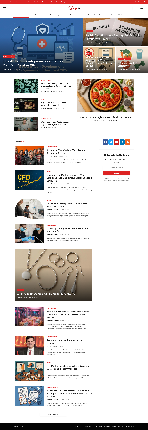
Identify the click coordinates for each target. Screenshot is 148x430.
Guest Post (27, 2)
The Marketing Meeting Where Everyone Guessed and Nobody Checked (68, 367)
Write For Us (18, 2)
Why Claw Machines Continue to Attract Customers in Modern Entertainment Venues (68, 314)
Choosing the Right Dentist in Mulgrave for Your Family (69, 230)
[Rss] (127, 142)
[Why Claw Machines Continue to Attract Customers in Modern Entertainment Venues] (29, 317)
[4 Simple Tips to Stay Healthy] (132, 60)
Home (21, 15)
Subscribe (138, 8)
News (36, 15)
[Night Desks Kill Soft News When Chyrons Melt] (26, 105)
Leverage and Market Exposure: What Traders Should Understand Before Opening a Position (69, 178)
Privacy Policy (60, 2)
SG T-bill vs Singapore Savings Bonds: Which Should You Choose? (114, 37)
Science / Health (117, 15)
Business (73, 15)
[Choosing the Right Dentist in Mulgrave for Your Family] (29, 233)
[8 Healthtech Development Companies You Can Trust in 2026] (41, 45)
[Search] (144, 2)
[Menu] (4, 8)
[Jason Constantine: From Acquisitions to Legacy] (29, 345)
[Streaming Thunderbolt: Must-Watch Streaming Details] (29, 155)
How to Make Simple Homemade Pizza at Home (105, 117)
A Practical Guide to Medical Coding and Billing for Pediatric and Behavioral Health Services (69, 393)
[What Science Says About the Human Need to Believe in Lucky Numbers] (26, 86)
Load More (52, 414)
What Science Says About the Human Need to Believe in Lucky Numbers (56, 86)
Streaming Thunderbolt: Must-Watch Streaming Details (66, 151)
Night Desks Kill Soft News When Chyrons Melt (53, 103)
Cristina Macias (7, 69)
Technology (54, 15)
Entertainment (94, 15)
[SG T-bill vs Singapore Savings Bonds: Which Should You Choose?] (115, 32)
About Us (37, 2)
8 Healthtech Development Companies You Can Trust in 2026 (33, 63)
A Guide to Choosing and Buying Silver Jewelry (46, 294)
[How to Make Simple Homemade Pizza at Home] (105, 95)
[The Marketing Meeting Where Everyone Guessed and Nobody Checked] (29, 371)
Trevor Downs (47, 127)
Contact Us (7, 2)
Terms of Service (47, 2)
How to (89, 53)
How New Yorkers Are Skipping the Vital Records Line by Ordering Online (99, 61)
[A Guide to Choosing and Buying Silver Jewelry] (53, 275)
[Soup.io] (74, 8)
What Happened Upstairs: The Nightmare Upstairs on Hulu (55, 123)
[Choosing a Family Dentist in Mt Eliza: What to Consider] (29, 209)
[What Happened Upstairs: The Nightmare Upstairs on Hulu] (26, 124)
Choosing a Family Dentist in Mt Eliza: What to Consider (67, 205)
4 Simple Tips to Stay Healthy (129, 64)
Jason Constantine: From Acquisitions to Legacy (68, 342)
